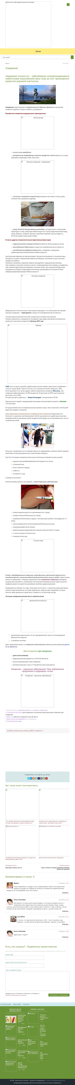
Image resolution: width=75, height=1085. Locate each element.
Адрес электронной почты (16, 962)
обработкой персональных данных (15, 995)
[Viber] (41, 778)
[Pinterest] (46, 778)
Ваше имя (9, 955)
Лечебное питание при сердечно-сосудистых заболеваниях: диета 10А (20, 858)
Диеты (7, 63)
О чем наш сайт (5, 1004)
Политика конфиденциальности (55, 1080)
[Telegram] (36, 778)
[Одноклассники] (34, 778)
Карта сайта (17, 1004)
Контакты (26, 1004)
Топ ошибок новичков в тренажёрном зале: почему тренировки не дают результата (19, 822)
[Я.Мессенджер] (28, 778)
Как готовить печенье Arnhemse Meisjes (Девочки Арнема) (55, 868)
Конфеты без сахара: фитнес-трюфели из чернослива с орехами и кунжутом (52, 822)
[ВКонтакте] (31, 778)
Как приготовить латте (13, 868)
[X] (39, 778)
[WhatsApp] (44, 778)
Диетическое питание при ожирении (51, 857)
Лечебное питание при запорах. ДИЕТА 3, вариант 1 (25, 731)
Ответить (65, 892)
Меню (38, 51)
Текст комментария (13, 970)
